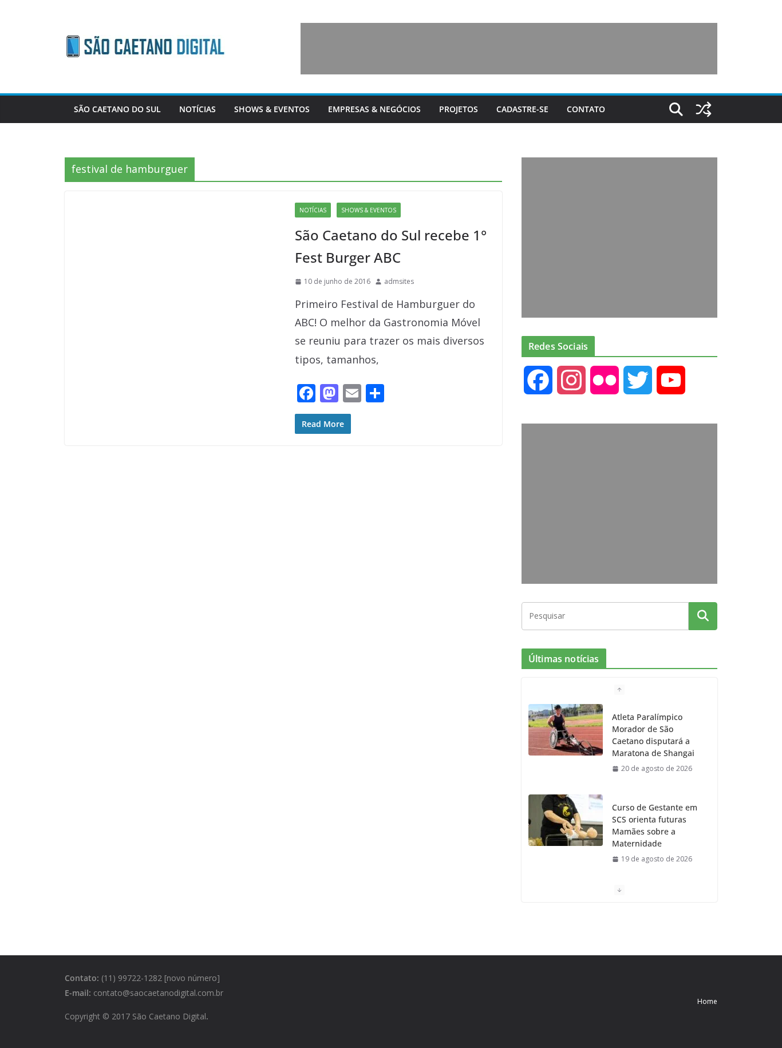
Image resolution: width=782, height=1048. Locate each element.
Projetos (458, 109)
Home (707, 1001)
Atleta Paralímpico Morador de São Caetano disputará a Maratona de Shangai (653, 734)
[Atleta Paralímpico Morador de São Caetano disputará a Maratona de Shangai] (565, 730)
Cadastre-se (522, 109)
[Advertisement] (509, 48)
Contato (586, 109)
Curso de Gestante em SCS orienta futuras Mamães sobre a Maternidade (654, 825)
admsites (399, 281)
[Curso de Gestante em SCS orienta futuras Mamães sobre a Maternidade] (565, 820)
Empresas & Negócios (374, 109)
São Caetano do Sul (117, 109)
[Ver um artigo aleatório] (703, 109)
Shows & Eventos (272, 109)
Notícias (197, 109)
